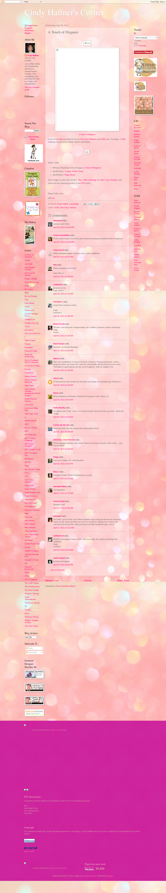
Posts (30, 648)
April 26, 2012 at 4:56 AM (63, 316)
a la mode (28, 264)
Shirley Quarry (137, 256)
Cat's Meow (29, 303)
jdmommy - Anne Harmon (64, 440)
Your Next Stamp (31, 626)
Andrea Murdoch (137, 126)
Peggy (56, 457)
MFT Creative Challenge (30, 439)
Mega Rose (70, 175)
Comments (32, 653)
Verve (27, 613)
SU (26, 563)
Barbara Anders (137, 135)
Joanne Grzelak (137, 158)
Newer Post (52, 580)
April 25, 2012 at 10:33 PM (63, 242)
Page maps (29, 485)
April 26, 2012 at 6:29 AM (63, 417)
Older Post (123, 580)
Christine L (58, 302)
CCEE (102, 139)
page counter (29, 851)
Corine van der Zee (61, 425)
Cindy (60, 139)
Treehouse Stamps (32, 603)
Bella (27, 293)
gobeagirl (57, 516)
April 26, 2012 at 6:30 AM (63, 432)
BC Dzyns (29, 289)
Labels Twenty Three (74, 171)
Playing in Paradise (32, 510)
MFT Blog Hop (30, 435)
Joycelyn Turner (137, 164)
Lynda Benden (137, 173)
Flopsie (27, 344)
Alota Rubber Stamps (30, 269)
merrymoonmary (89, 876)
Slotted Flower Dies (32, 544)
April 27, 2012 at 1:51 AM (63, 479)
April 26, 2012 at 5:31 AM (63, 351)
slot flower (29, 540)
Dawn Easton (59, 344)
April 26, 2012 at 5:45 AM (63, 370)
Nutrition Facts (55, 730)
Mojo (27, 466)
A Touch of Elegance (87, 134)
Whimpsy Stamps (32, 617)
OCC (27, 473)
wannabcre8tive (60, 486)
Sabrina (56, 359)
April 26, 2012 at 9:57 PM (63, 464)
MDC (27, 424)
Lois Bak (137, 245)
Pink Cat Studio (31, 503)
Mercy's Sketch (31, 428)
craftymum (57, 285)
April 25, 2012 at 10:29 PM (63, 227)
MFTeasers (29, 459)
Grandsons (29, 373)
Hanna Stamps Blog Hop (31, 381)
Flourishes (29, 347)
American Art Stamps (30, 274)
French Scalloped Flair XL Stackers (32, 361)
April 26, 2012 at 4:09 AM (63, 277)
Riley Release (30, 528)
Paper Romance (31, 496)
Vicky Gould (58, 250)
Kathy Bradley (59, 408)
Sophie (27, 547)
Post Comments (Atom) (65, 586)
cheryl (56, 378)
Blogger (110, 876)
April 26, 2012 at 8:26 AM (63, 449)
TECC (27, 573)
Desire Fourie (59, 324)
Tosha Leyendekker (61, 235)
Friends (28, 369)
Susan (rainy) (59, 501)
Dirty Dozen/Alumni (32, 333)
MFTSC (28, 462)
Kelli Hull (137, 168)
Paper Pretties (30, 489)
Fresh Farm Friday (32, 366)
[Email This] (89, 204)
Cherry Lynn (29, 310)
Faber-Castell (30, 340)
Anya (27, 286)
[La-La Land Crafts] (145, 76)
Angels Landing (31, 279)
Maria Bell (136, 179)
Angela (137, 131)
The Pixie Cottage (32, 590)
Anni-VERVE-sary (32, 282)
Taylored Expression (29, 568)
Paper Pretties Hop (32, 492)
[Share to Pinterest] (98, 204)
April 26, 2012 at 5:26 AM (63, 336)
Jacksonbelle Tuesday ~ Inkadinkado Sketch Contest (32, 392)
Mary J (56, 472)
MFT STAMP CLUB (32, 450)
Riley (27, 514)
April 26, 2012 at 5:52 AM (63, 400)
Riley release (30, 524)
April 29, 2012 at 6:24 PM (63, 565)
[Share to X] (93, 204)
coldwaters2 (58, 536)
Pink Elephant (30, 507)
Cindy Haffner (63, 204)
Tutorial (27, 610)
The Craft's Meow (32, 583)
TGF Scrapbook (31, 580)
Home (87, 580)
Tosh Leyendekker (137, 262)
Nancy (56, 393)
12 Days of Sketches (29, 256)
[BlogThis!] (91, 204)
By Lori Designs (31, 296)
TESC (27, 576)
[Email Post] (84, 204)
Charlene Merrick (137, 218)
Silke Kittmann (137, 184)
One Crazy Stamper (88, 139)
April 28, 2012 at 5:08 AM (63, 550)
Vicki (136, 189)
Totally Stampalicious (30, 598)
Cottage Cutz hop (32, 323)
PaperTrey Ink (30, 500)
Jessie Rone (136, 152)
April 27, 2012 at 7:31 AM (63, 493)
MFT (26, 431)
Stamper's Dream (32, 560)
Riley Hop (28, 517)
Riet (55, 265)
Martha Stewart (31, 421)
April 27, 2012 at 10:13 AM (63, 528)
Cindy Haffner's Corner (64, 12)
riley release (29, 520)
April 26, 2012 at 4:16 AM (63, 294)
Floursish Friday (31, 351)
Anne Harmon (137, 201)
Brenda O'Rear (137, 213)
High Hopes (29, 386)
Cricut (27, 326)
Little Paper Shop (31, 414)
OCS (83, 183)
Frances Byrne (137, 147)
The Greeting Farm (32, 587)
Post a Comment (57, 570)
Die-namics (29, 330)
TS (26, 606)
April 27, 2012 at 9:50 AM (63, 508)
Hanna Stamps (31, 376)
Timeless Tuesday (32, 594)
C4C (26, 300)
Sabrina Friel (137, 250)
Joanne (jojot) (59, 558)
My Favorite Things (32, 469)
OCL (26, 476)
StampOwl (57, 221)
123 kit (27, 260)
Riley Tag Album (31, 531)
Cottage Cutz (30, 319)
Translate (142, 46)
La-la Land (29, 405)
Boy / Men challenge (87, 180)
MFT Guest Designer (29, 445)
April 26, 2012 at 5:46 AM (63, 385)
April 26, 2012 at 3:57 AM (63, 257)
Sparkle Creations (32, 551)
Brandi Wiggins (137, 207)
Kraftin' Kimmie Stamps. (31, 400)
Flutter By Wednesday (29, 356)
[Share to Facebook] (96, 204)
